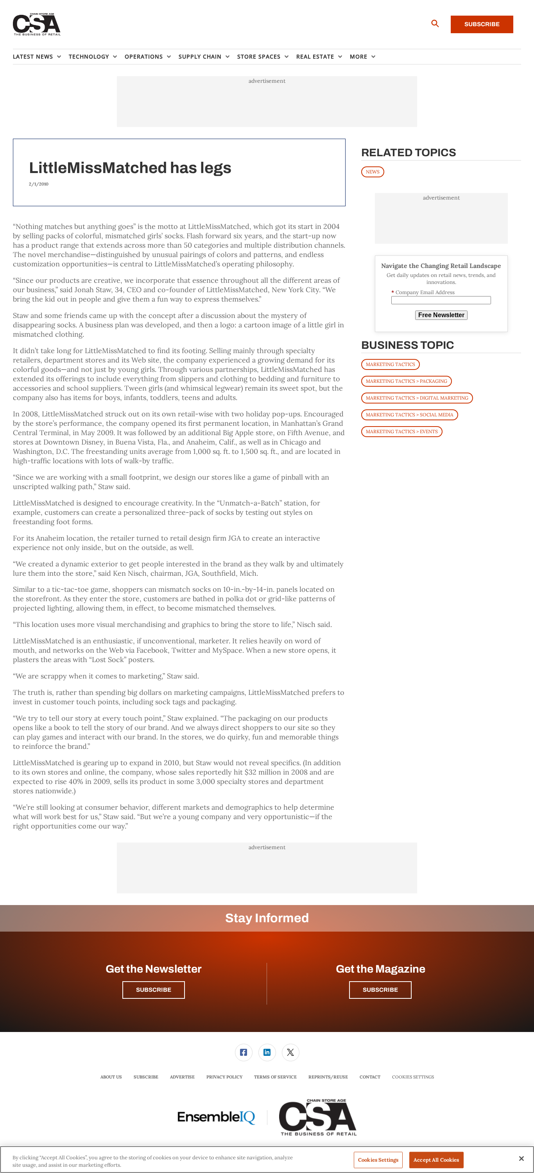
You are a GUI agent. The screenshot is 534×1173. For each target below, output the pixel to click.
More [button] (358, 56)
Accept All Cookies (436, 1160)
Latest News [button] (33, 56)
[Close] (521, 1158)
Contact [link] (370, 1077)
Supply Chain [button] (200, 56)
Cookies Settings (413, 1077)
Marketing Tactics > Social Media (409, 415)
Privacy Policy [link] (224, 1077)
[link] (244, 1052)
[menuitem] (41, 56)
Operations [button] (144, 56)
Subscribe (482, 24)
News (373, 172)
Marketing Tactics (390, 364)
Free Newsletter (441, 315)
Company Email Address (423, 292)
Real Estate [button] (315, 56)
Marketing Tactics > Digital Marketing (417, 398)
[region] (267, 1159)
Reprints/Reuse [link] (328, 1077)
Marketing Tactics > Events (402, 431)
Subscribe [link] (146, 1077)
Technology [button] (89, 56)
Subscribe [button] (153, 990)
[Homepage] (37, 24)
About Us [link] (111, 1077)
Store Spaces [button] (259, 56)
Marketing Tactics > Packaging (406, 381)
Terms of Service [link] (275, 1077)
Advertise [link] (182, 1077)
